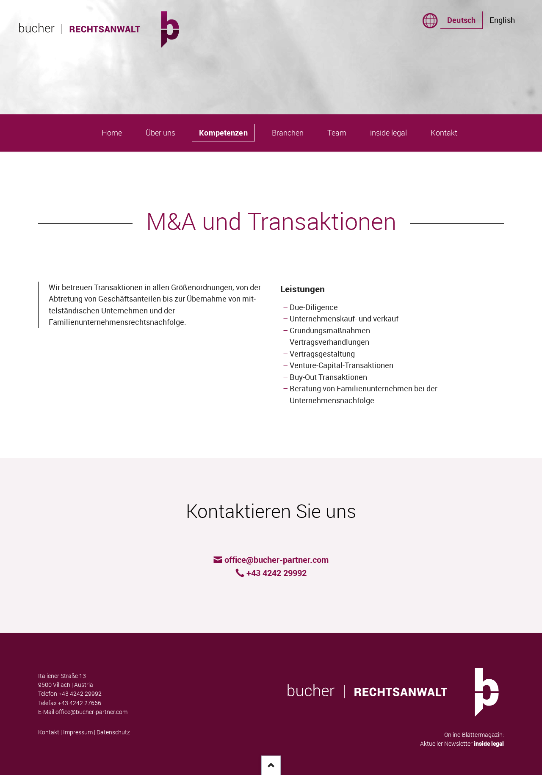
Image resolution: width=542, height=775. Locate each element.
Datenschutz (113, 732)
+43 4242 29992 (80, 694)
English (502, 20)
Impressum (78, 732)
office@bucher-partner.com (91, 712)
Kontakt (48, 732)
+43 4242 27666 (79, 703)
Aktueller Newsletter (462, 743)
